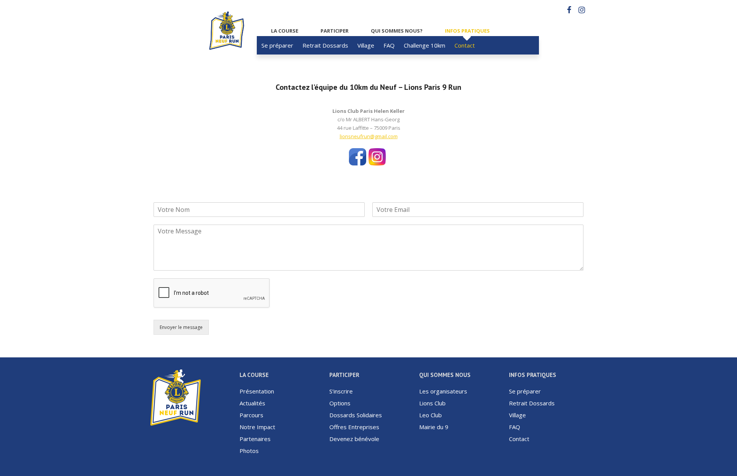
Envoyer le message (181, 327)
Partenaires (255, 439)
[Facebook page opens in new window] (357, 152)
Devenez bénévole (354, 439)
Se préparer (277, 45)
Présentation (257, 391)
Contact (464, 45)
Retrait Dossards (325, 45)
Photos (249, 451)
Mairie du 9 (433, 427)
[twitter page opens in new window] (377, 152)
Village (365, 45)
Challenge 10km (424, 45)
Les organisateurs (443, 391)
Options (339, 403)
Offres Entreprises (354, 427)
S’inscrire (341, 391)
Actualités (252, 403)
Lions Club (432, 403)
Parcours (251, 415)
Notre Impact (257, 427)
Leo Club (430, 415)
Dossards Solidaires (355, 415)
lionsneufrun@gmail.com (369, 136)
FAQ (389, 45)
